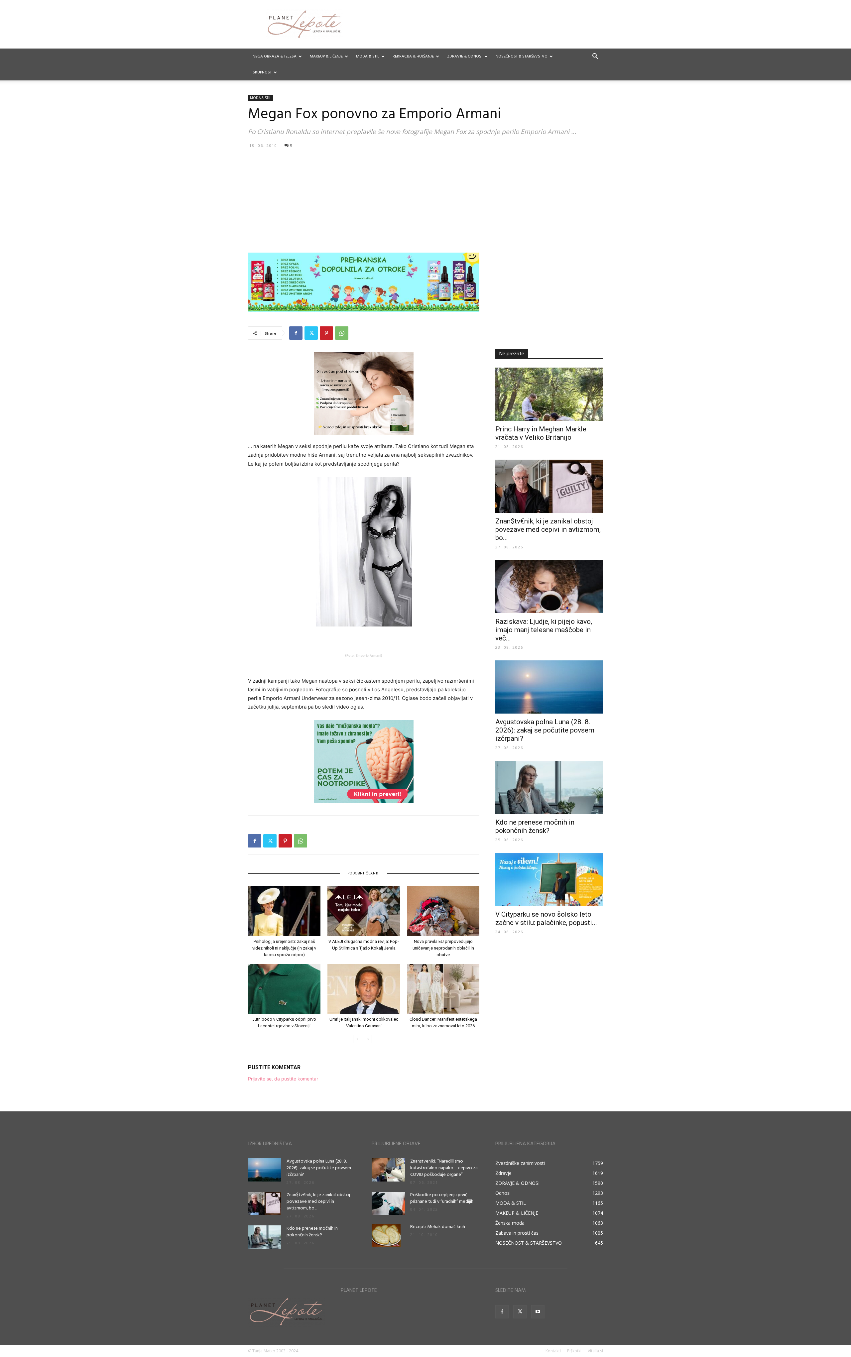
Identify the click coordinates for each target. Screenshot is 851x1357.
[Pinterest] (326, 333)
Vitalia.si (595, 1351)
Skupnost (262, 72)
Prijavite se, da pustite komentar (283, 1078)
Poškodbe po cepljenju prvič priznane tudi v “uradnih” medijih (441, 1198)
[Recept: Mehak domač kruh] (386, 1235)
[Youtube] (538, 1311)
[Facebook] (296, 333)
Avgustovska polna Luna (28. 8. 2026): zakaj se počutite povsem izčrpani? (544, 730)
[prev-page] (357, 1039)
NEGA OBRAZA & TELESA (275, 56)
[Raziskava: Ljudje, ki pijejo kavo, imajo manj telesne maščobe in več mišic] (549, 586)
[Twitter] (311, 333)
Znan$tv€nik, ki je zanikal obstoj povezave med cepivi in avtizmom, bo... (548, 529)
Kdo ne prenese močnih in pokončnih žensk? (534, 826)
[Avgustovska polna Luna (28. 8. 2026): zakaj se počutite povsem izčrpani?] (549, 687)
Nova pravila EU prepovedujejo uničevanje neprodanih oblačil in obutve (443, 948)
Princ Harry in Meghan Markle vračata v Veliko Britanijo (540, 433)
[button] (595, 57)
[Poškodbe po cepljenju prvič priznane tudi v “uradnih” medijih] (388, 1203)
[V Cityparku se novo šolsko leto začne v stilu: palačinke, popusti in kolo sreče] (549, 879)
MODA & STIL (367, 56)
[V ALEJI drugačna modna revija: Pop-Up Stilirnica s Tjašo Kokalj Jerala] (363, 911)
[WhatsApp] (341, 333)
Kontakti (553, 1351)
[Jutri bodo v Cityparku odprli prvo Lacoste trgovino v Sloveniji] (284, 989)
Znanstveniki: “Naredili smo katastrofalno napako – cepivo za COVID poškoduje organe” (444, 1168)
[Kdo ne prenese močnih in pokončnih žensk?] (549, 787)
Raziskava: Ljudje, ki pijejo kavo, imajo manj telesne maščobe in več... (543, 630)
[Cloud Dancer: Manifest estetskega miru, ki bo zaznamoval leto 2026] (443, 989)
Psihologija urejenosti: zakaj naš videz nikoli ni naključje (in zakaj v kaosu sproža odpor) (284, 948)
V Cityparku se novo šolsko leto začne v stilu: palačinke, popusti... (546, 918)
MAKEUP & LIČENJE (326, 56)
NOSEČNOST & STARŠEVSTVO (521, 56)
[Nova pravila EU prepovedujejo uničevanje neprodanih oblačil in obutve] (443, 911)
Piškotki (574, 1351)
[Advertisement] (425, 200)
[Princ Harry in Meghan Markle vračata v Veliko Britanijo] (549, 394)
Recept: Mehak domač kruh (437, 1227)
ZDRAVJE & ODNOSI (464, 56)
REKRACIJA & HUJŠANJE (413, 56)
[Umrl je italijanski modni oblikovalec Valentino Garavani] (363, 989)
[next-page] (368, 1039)
